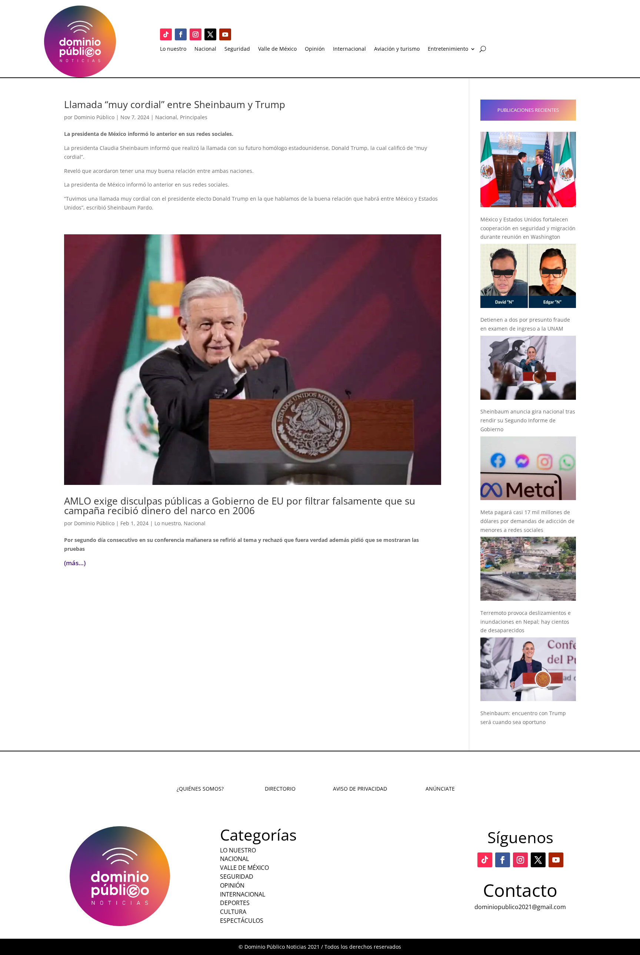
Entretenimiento (448, 49)
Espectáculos (241, 921)
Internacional (349, 49)
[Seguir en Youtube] (225, 34)
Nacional (205, 49)
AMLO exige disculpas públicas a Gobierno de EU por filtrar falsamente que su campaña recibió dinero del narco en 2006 (239, 505)
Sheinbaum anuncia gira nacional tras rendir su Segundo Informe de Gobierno (527, 420)
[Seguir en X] (210, 34)
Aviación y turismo (397, 49)
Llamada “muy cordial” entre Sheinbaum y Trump (174, 104)
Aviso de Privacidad (360, 788)
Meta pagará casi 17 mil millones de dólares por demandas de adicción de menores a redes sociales (527, 521)
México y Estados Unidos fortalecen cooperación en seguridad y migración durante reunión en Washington (528, 228)
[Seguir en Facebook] (181, 34)
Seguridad (237, 49)
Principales (193, 117)
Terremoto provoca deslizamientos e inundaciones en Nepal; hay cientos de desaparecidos (525, 621)
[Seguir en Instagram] (195, 34)
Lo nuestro (173, 49)
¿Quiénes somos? (200, 788)
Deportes (235, 903)
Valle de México (277, 49)
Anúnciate (440, 788)
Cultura (233, 912)
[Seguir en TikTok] (166, 34)
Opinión (315, 49)
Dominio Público (94, 117)
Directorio (280, 788)
